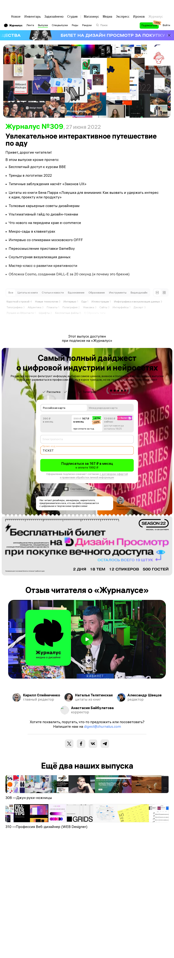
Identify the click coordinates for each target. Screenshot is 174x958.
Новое (16, 16)
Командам (103, 489)
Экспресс (122, 16)
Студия (72, 16)
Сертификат (78, 489)
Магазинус (91, 16)
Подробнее (126, 489)
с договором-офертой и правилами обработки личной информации (94, 475)
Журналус (15, 25)
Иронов (139, 16)
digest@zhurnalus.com (102, 726)
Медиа (107, 16)
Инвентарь (32, 16)
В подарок (53, 489)
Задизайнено (54, 16)
